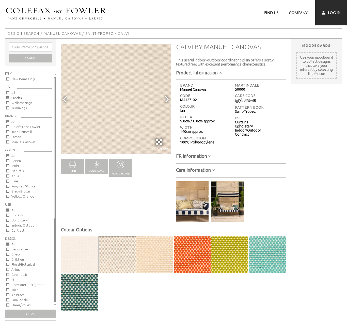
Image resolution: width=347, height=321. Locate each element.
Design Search (23, 33)
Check (15, 254)
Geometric (19, 274)
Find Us (271, 12)
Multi (15, 166)
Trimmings (19, 108)
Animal (16, 269)
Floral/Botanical (23, 264)
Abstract (17, 295)
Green (16, 161)
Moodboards (316, 45)
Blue (14, 181)
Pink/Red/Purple (23, 186)
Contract (17, 230)
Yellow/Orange (22, 196)
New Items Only (23, 79)
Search (30, 58)
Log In (334, 12)
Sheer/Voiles (20, 305)
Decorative (19, 249)
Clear (30, 313)
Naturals (17, 171)
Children (17, 259)
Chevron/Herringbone (27, 284)
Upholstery (19, 220)
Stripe (16, 279)
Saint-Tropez (99, 33)
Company (298, 12)
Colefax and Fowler (25, 127)
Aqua (15, 176)
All (13, 92)
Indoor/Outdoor (23, 225)
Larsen (16, 137)
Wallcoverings (21, 103)
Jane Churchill (21, 132)
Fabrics (16, 98)
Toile (15, 290)
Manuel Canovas (62, 33)
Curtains (17, 215)
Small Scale (19, 300)
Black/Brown (20, 191)
